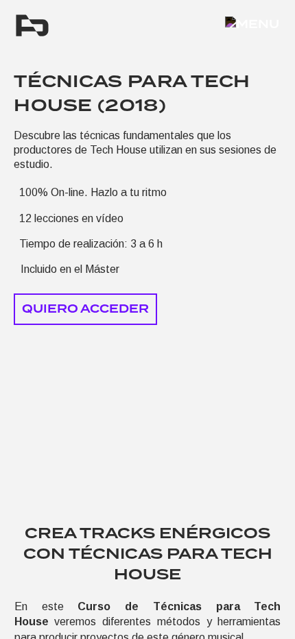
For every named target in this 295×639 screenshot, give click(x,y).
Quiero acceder (85, 308)
